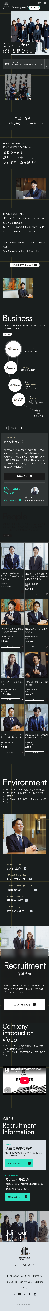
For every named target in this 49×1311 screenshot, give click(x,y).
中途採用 (24, 8)
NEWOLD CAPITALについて (18, 1276)
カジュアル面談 (34, 8)
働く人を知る (11, 1281)
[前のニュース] (47, 61)
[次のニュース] (47, 66)
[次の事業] (21, 428)
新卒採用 (16, 8)
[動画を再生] (24, 1080)
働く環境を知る (26, 1281)
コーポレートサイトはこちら (23, 1265)
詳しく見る (7, 334)
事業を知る (37, 1276)
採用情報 (39, 1281)
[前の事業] (6, 428)
